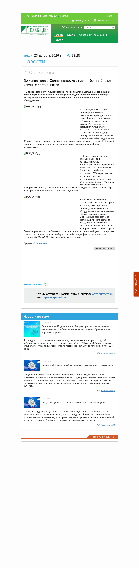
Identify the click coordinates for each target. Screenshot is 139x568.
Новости (58, 34)
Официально (40, 243)
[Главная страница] (35, 31)
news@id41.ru (83, 20)
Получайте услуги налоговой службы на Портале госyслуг (74, 402)
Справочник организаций (93, 34)
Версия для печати (104, 248)
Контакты (65, 16)
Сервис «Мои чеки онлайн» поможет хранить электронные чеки (77, 365)
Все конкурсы (101, 436)
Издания (36, 16)
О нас (26, 16)
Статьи (71, 34)
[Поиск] (113, 27)
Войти (110, 16)
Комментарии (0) (108, 353)
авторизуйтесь (102, 294)
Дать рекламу (135, 284)
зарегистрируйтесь (55, 297)
